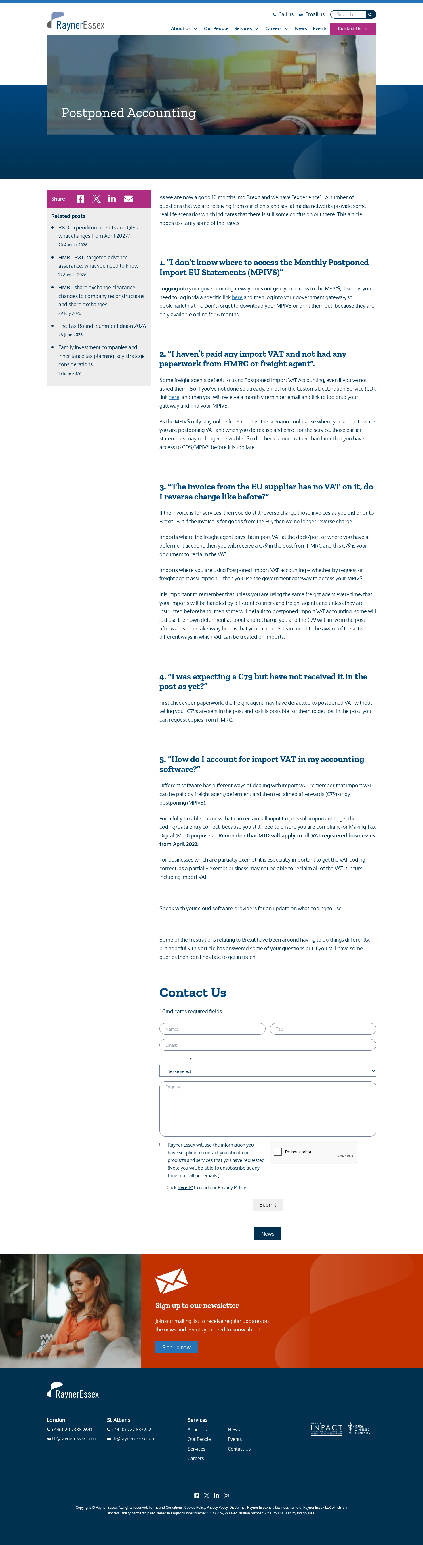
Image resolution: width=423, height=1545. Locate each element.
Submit (268, 1205)
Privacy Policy (217, 1507)
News (301, 28)
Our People (216, 28)
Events (320, 28)
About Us (181, 28)
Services (243, 28)
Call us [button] (286, 15)
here (237, 297)
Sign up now (176, 1347)
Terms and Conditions (166, 1507)
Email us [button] (315, 15)
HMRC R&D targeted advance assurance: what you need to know (98, 265)
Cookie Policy (194, 1507)
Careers (273, 28)
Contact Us (349, 28)
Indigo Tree (306, 1513)
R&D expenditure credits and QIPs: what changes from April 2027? (98, 235)
